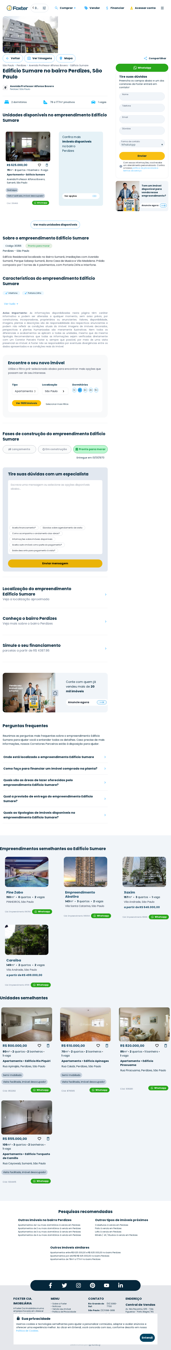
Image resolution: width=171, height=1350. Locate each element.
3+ (85, 390)
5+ (96, 390)
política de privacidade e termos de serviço (140, 169)
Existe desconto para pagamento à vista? (33, 550)
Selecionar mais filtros (57, 404)
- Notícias (56, 1306)
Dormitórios (80, 384)
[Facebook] (50, 1285)
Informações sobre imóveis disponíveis (32, 539)
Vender (95, 8)
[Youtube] (106, 1285)
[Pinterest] (92, 1285)
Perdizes (21, 65)
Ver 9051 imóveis (26, 403)
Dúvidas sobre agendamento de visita (62, 527)
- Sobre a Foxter (59, 1303)
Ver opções (70, 196)
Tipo (15, 384)
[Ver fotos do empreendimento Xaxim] (144, 872)
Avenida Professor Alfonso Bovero (48, 65)
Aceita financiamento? (24, 527)
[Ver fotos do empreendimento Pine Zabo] (26, 872)
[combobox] (142, 143)
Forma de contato (130, 141)
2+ (79, 390)
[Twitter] (64, 1285)
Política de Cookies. (27, 1330)
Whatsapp (42, 203)
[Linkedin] (120, 1285)
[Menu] (162, 8)
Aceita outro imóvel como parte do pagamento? (37, 544)
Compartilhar (157, 58)
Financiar (117, 8)
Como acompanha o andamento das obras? (36, 533)
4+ (91, 390)
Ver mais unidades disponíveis (55, 225)
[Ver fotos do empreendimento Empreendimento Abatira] (85, 872)
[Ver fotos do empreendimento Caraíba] (26, 940)
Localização (49, 384)
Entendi (147, 1338)
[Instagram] (78, 1285)
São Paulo (8, 65)
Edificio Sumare (79, 65)
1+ (74, 390)
